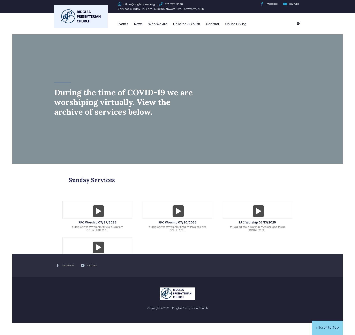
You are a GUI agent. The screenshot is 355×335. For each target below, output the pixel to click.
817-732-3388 (174, 4)
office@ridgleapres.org (139, 4)
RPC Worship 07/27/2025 (97, 222)
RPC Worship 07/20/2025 (177, 222)
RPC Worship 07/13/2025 (257, 222)
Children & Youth (186, 24)
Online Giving (236, 24)
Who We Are (157, 24)
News (138, 24)
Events (123, 24)
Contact (212, 24)
